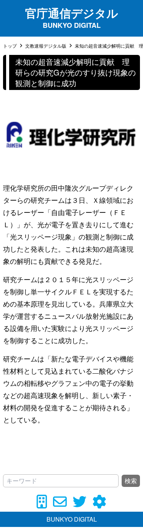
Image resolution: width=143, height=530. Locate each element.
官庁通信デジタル (71, 13)
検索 (131, 480)
